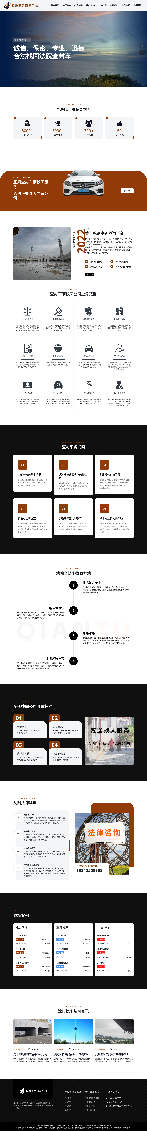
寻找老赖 (90, 5)
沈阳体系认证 (90, 1102)
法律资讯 (126, 5)
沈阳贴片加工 (90, 1106)
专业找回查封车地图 (90, 1126)
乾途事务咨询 (19, 1049)
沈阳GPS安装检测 (92, 1098)
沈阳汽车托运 (90, 1110)
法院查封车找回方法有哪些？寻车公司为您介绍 (72, 1054)
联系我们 (138, 5)
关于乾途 (67, 5)
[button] (142, 46)
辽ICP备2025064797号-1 (75, 1126)
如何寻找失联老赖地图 (104, 1126)
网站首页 (55, 5)
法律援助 (114, 5)
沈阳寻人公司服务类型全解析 (112, 1054)
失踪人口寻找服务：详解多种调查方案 (31, 1054)
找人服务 (78, 5)
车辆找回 (102, 5)
